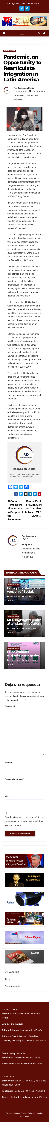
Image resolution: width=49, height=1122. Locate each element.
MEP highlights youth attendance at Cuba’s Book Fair (24, 623)
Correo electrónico (14, 779)
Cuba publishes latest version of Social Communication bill (24, 591)
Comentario (11, 706)
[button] (39, 33)
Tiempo (8, 979)
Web (7, 796)
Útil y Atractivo (12, 972)
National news (10, 51)
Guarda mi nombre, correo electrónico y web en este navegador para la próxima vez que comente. (24, 821)
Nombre (9, 762)
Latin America (32, 95)
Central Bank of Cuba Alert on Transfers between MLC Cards (33, 508)
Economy (21, 95)
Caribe (35, 91)
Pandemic (18, 100)
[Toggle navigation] (22, 33)
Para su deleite (12, 986)
